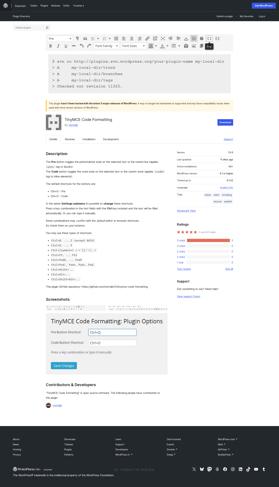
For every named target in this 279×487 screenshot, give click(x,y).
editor (216, 195)
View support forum (188, 296)
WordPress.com (228, 439)
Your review (184, 269)
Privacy (17, 454)
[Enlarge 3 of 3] (163, 317)
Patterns (68, 454)
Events (170, 444)
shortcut (218, 201)
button (208, 195)
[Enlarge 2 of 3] (163, 309)
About (16, 439)
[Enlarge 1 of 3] (101, 309)
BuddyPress (226, 454)
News (16, 444)
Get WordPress (264, 5)
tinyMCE (228, 201)
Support (228, 139)
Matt (222, 444)
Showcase (69, 439)
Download (225, 122)
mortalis (73, 125)
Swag (171, 454)
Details (53, 139)
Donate (172, 449)
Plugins (68, 449)
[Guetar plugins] (47, 27)
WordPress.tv (124, 454)
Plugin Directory (21, 16)
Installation (89, 139)
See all (229, 269)
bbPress (224, 449)
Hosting (17, 449)
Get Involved (174, 439)
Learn (118, 439)
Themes (68, 444)
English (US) (226, 187)
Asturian (48, 469)
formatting (227, 195)
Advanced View (186, 210)
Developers (121, 449)
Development (111, 139)
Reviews (70, 139)
